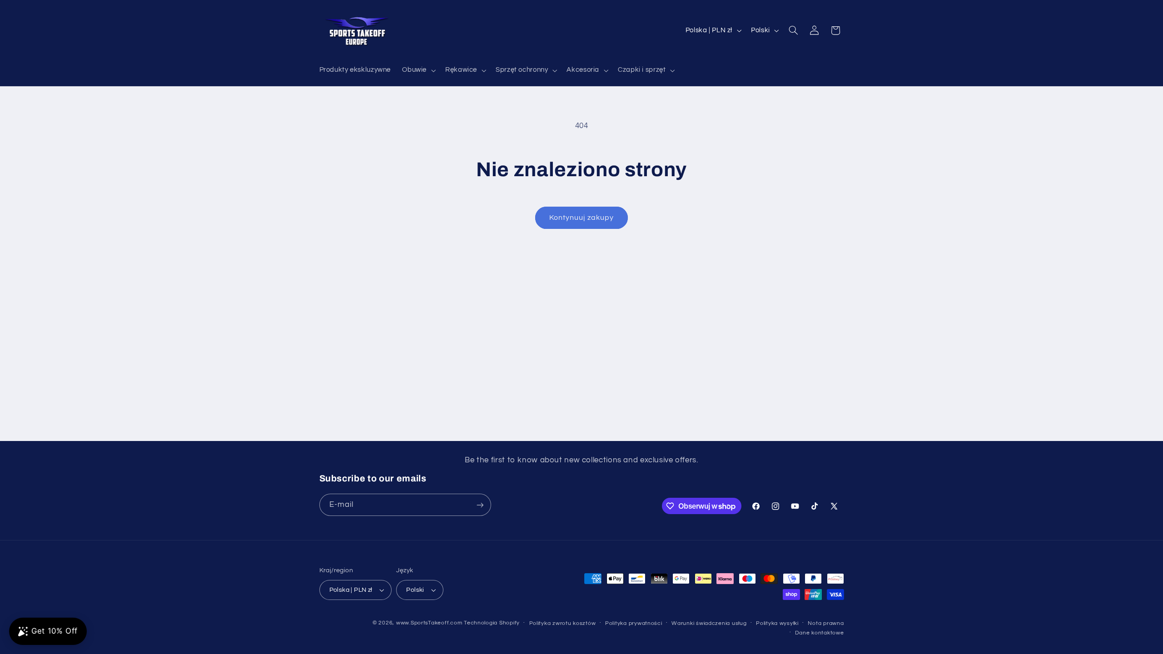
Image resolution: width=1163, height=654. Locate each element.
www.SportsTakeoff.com (429, 622)
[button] (418, 70)
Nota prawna (826, 623)
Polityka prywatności (633, 623)
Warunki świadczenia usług (708, 623)
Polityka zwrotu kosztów (562, 623)
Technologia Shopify (492, 622)
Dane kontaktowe (819, 632)
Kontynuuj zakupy (581, 217)
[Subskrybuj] (479, 505)
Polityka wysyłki (777, 623)
